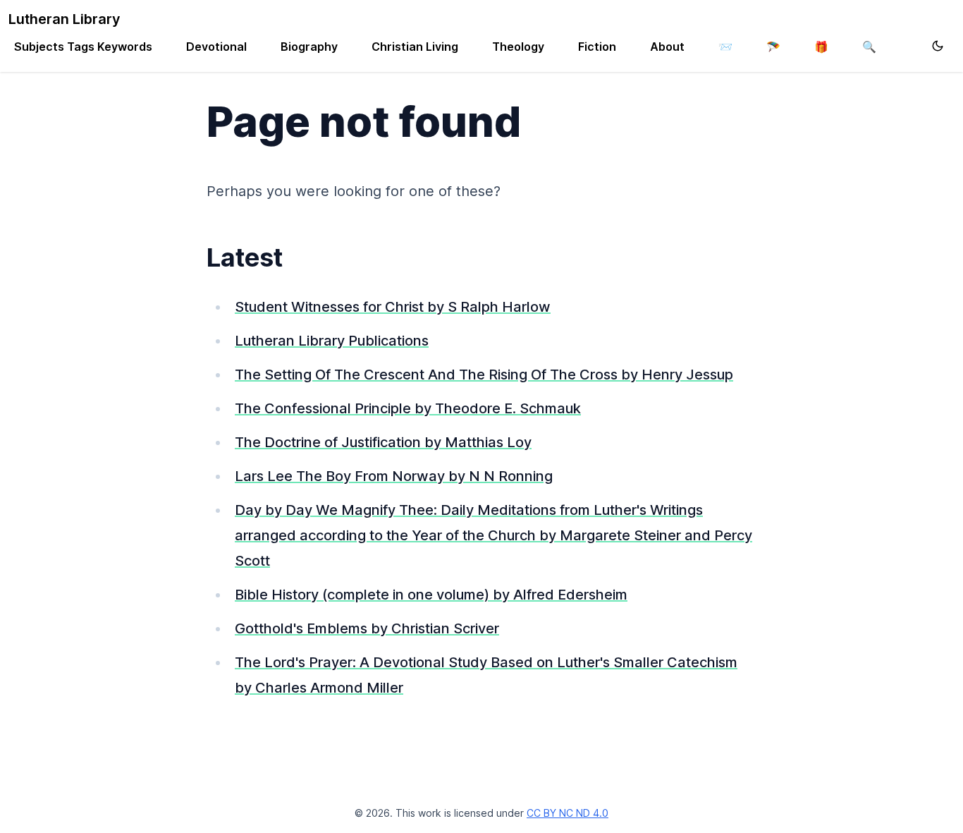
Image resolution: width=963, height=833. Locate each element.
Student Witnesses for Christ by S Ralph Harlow (393, 306)
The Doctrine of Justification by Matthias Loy (383, 442)
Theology (518, 46)
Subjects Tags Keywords (83, 46)
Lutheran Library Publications (332, 340)
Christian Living (415, 46)
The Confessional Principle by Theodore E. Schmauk (408, 408)
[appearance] (937, 45)
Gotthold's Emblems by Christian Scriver (367, 628)
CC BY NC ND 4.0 (567, 813)
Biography (309, 46)
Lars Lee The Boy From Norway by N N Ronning (394, 476)
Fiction (597, 46)
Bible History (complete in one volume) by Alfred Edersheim (431, 594)
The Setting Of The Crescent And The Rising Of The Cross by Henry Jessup (484, 374)
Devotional (216, 46)
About (667, 46)
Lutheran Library (64, 19)
